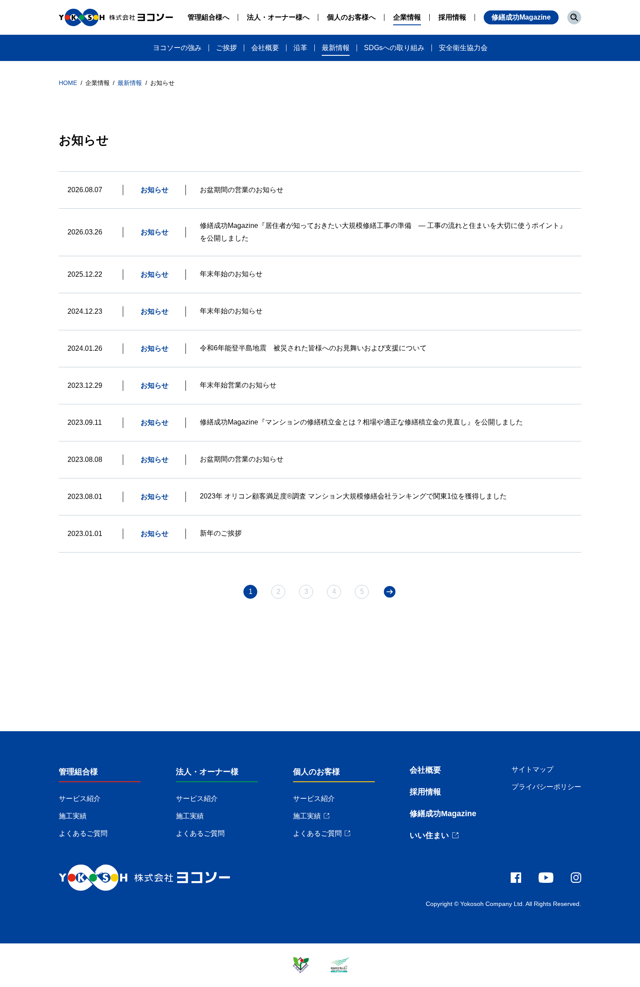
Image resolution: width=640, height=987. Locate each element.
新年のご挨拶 (221, 533)
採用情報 (425, 792)
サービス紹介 (80, 798)
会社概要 (425, 770)
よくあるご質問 (83, 833)
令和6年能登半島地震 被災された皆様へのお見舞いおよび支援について (313, 348)
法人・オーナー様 (207, 771)
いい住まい (429, 835)
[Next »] (390, 592)
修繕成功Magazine (521, 17)
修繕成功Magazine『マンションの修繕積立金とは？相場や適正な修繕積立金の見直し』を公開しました (361, 422)
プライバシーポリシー (546, 786)
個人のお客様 (316, 771)
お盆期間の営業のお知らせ (241, 189)
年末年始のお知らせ (231, 274)
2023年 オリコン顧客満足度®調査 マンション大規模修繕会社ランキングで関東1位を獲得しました (353, 496)
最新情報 (131, 82)
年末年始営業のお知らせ (238, 385)
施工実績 (73, 816)
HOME (69, 82)
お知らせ (154, 189)
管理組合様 (78, 771)
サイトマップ (532, 769)
